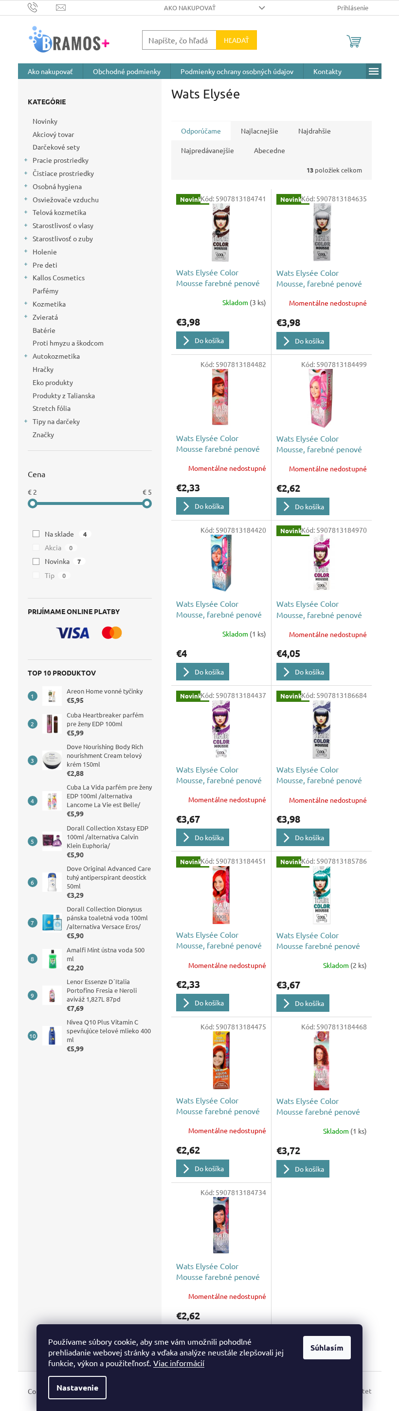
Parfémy (45, 290)
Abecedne (269, 150)
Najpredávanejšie (207, 150)
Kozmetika (49, 303)
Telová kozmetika (59, 212)
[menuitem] (50, 71)
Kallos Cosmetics (59, 277)
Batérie (44, 330)
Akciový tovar (53, 134)
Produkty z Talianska (64, 395)
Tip (55, 575)
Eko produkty (53, 382)
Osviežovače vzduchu (66, 199)
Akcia (59, 547)
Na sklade (66, 533)
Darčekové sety (56, 146)
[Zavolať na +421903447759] (42, 6)
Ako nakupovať (190, 7)
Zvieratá (45, 316)
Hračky (43, 369)
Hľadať (236, 40)
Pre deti (45, 264)
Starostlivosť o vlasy (63, 225)
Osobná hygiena (57, 186)
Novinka (63, 561)
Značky (43, 434)
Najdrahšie (314, 130)
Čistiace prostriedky (63, 173)
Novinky (45, 120)
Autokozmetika (56, 355)
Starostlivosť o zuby (63, 238)
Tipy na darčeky (56, 421)
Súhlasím (327, 1347)
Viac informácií (178, 1363)
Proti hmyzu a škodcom (68, 342)
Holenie (45, 251)
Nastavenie (77, 1387)
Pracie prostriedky (61, 159)
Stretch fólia (52, 408)
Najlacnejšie (259, 130)
